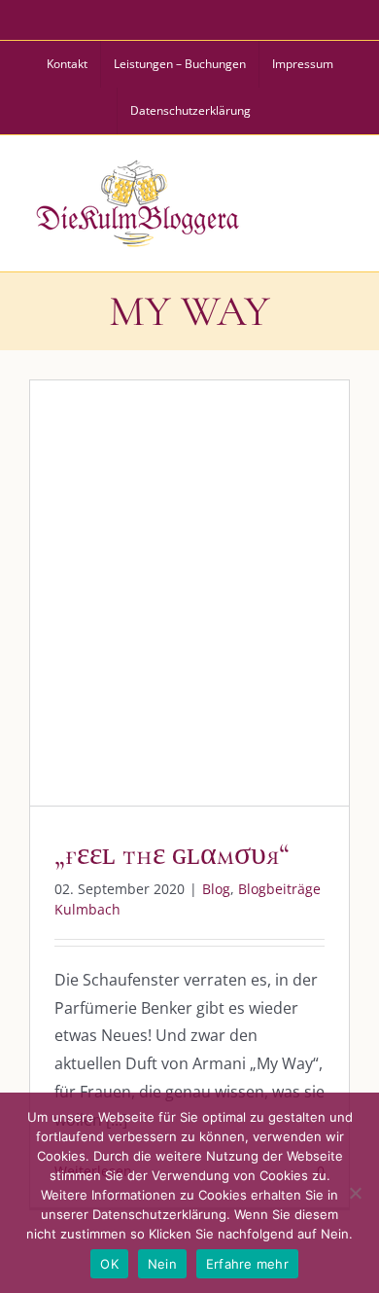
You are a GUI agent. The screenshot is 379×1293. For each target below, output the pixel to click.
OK (109, 1264)
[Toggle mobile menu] (338, 200)
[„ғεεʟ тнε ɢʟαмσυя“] (189, 593)
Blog (109, 616)
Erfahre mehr (247, 1264)
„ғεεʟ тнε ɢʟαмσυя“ (172, 854)
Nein (162, 1264)
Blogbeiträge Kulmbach (207, 616)
